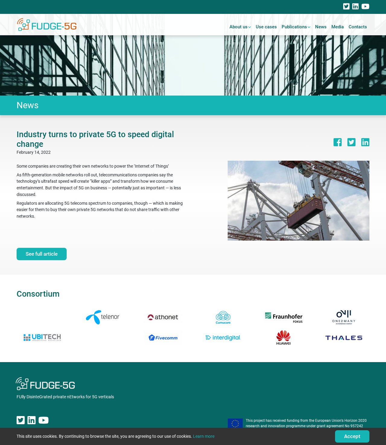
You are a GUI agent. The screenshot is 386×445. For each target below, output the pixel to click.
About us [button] (238, 27)
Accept (352, 436)
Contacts (358, 27)
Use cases (266, 27)
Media (337, 27)
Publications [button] (294, 27)
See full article (42, 254)
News (321, 27)
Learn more (203, 436)
